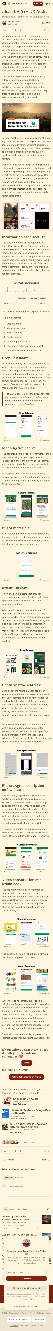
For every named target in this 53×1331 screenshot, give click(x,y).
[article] (26, 1222)
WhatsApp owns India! (14, 1216)
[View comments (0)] (14, 29)
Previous (10, 1160)
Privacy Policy (28, 1299)
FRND (23, 836)
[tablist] (13, 1177)
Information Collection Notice (34, 1296)
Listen (47, 23)
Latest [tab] (11, 1209)
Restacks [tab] (19, 1177)
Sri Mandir (32, 836)
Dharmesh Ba (13, 21)
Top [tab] (5, 1209)
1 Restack (31, 1142)
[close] (45, 1240)
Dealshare (44, 836)
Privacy (25, 1313)
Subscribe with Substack (28, 1288)
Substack (14, 1325)
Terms (32, 1313)
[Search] (48, 1209)
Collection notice (44, 1313)
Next (44, 1160)
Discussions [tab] (22, 1209)
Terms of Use (41, 1294)
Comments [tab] (8, 1177)
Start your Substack (20, 1319)
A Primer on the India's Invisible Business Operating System (16, 1220)
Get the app (39, 1319)
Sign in (47, 3)
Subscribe (38, 3)
